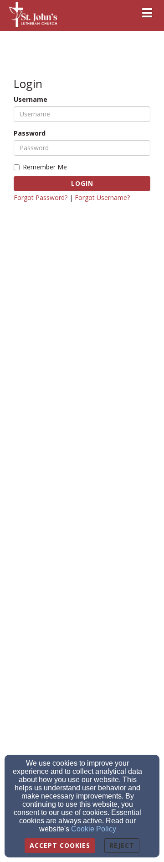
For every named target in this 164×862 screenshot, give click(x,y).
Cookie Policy (93, 829)
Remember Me (45, 167)
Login (82, 183)
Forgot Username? (102, 197)
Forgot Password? (40, 197)
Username (30, 99)
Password (30, 133)
